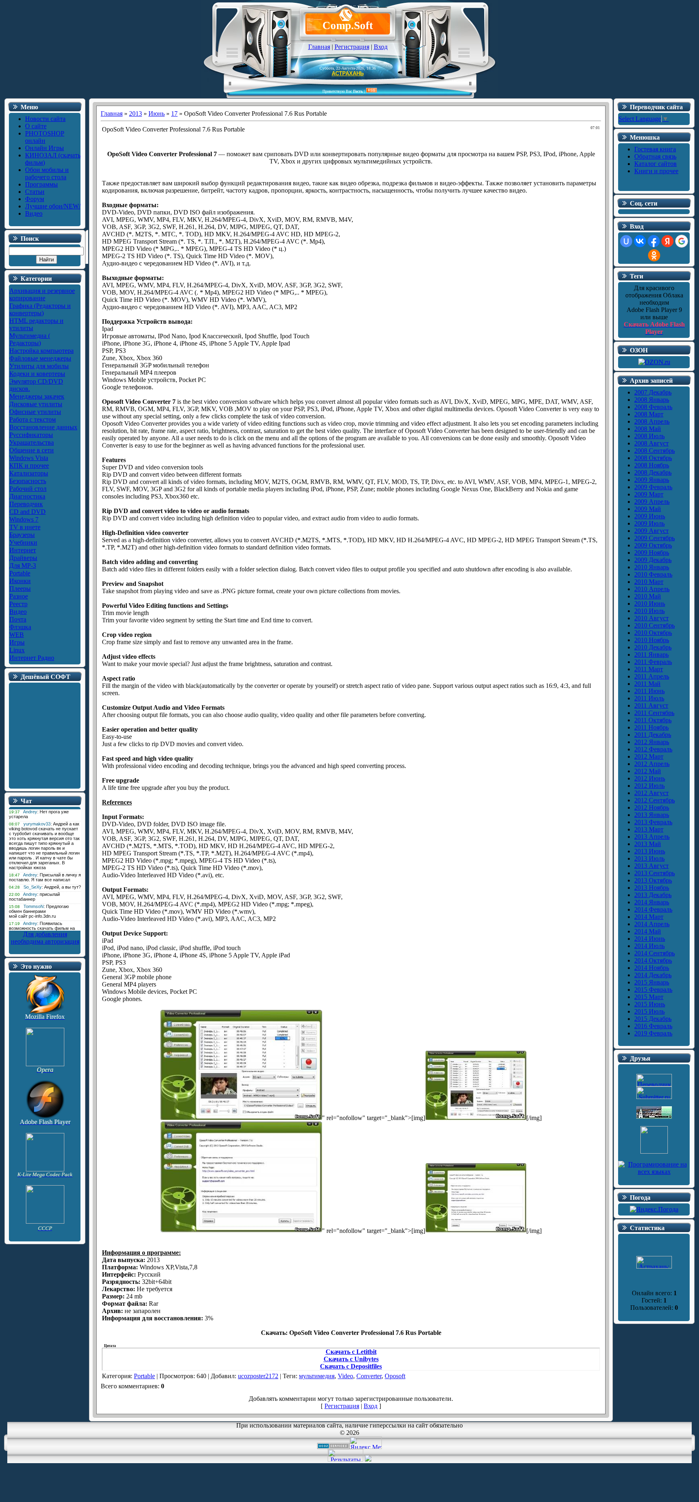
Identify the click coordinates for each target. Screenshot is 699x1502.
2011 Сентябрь (654, 712)
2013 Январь (651, 814)
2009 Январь (651, 479)
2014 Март (648, 916)
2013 (135, 113)
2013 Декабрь (652, 894)
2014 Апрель (651, 924)
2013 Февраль (653, 822)
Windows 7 (23, 519)
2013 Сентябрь (654, 873)
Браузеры (22, 534)
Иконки (20, 580)
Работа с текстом (32, 419)
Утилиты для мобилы (39, 366)
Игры (17, 642)
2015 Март (648, 996)
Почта (17, 619)
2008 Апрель (651, 421)
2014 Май (647, 931)
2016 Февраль (653, 1026)
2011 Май (647, 683)
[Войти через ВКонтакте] (640, 241)
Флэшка (20, 627)
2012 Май (647, 771)
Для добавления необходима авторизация (45, 938)
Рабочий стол (28, 488)
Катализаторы (28, 473)
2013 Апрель (651, 836)
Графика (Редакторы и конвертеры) (40, 309)
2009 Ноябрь (651, 552)
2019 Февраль (653, 1033)
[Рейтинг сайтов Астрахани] (368, 1459)
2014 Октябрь (653, 960)
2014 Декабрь (652, 975)
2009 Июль (649, 523)
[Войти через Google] (681, 241)
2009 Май (647, 508)
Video (345, 1376)
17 (174, 113)
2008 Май (647, 428)
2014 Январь (651, 902)
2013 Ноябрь (651, 887)
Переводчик (26, 504)
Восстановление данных (43, 427)
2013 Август (651, 865)
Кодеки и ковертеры (37, 373)
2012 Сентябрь (654, 800)
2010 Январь (651, 567)
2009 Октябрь (653, 545)
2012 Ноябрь (651, 807)
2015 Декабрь (652, 1018)
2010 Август (651, 618)
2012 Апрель (651, 763)
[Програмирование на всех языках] (654, 1171)
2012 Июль (649, 785)
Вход (381, 46)
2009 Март (648, 494)
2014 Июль (649, 945)
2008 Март (648, 414)
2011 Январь (651, 654)
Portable (19, 573)
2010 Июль (649, 610)
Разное (18, 596)
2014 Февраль (653, 909)
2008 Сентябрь (654, 450)
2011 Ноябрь (651, 727)
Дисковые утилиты (35, 404)
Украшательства (31, 442)
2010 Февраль (653, 574)
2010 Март (648, 581)
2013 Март (648, 829)
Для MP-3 (22, 565)
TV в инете (24, 527)
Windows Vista (28, 457)
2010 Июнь (649, 603)
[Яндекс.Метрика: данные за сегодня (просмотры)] (366, 1442)
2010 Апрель (651, 589)
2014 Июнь (649, 938)
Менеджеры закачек (36, 396)
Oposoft (395, 1376)
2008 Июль (649, 436)
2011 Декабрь (652, 734)
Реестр (18, 603)
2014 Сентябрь (654, 953)
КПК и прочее (29, 465)
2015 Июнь (649, 1004)
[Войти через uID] (626, 241)
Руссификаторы (31, 434)
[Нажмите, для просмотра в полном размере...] (241, 1117)
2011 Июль (649, 698)
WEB (16, 634)
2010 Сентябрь (654, 625)
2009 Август (651, 530)
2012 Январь (651, 741)
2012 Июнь (649, 778)
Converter (368, 1376)
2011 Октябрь (652, 720)
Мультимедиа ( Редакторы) (29, 339)
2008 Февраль (653, 406)
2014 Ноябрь (651, 967)
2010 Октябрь (653, 632)
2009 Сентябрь (654, 538)
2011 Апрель (651, 676)
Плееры (20, 588)
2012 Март (648, 756)
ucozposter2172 (258, 1376)
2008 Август (651, 443)
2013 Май (647, 843)
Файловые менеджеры (40, 358)
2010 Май (647, 596)
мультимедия (317, 1376)
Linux (17, 650)
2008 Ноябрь (651, 465)
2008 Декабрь (652, 472)
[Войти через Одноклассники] (654, 255)
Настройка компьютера (41, 350)
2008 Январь (651, 399)
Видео (18, 611)
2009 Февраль (653, 487)
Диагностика (27, 496)
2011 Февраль (653, 661)
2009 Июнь (649, 516)
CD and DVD (27, 511)
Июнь (156, 113)
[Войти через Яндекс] (667, 241)
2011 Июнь (649, 690)
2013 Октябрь (653, 880)
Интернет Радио (31, 657)
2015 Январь (651, 982)
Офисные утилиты (35, 411)
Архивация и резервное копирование (42, 294)
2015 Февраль (653, 989)
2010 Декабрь (652, 647)
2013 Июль (649, 858)
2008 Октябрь (653, 457)
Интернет (22, 550)
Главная (319, 46)
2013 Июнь (649, 851)
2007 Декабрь (652, 392)
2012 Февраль (653, 749)
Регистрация (352, 46)
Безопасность (27, 480)
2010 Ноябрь (651, 639)
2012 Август (651, 792)
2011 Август (651, 705)
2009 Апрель (651, 501)
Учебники (23, 542)
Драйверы (23, 557)
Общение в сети (31, 450)
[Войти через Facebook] (654, 241)
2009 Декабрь (652, 559)
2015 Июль (649, 1011)
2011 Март (648, 669)
